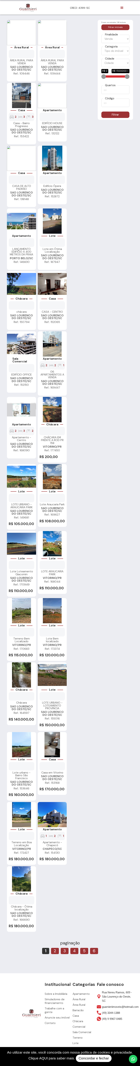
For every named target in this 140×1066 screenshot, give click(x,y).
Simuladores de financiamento (55, 1001)
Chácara (78, 1021)
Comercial (79, 1027)
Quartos (110, 85)
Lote (76, 1043)
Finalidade (111, 34)
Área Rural (79, 999)
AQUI (43, 1058)
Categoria (111, 46)
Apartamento (81, 994)
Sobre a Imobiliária (56, 994)
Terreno (78, 1038)
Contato (50, 1023)
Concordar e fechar (94, 1058)
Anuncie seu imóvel (57, 1017)
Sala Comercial (82, 1032)
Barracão (78, 1010)
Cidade (109, 58)
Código (109, 98)
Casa (76, 1016)
